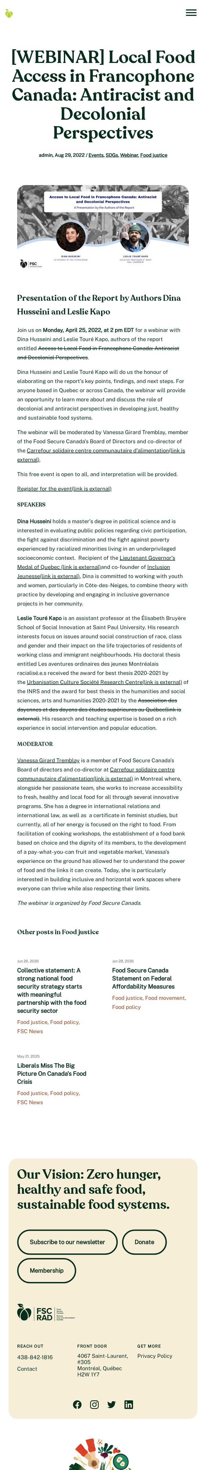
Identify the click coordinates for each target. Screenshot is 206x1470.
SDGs (112, 155)
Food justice (153, 155)
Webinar (129, 155)
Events (96, 155)
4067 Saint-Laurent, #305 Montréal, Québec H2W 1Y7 (102, 1365)
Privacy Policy (154, 1356)
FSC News (30, 1031)
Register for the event (64, 489)
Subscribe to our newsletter (67, 1241)
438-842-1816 (35, 1357)
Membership (47, 1270)
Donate (144, 1241)
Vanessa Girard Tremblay (48, 760)
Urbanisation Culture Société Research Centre (104, 682)
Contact (27, 1369)
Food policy (64, 1022)
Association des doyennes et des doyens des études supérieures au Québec (99, 709)
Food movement (165, 998)
